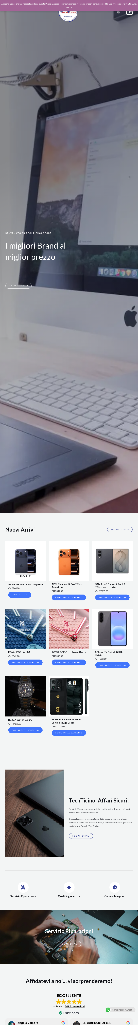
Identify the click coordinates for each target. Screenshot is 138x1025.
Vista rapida (25, 579)
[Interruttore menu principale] (8, 12)
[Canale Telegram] (114, 887)
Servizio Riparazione (23, 896)
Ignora (69, 7)
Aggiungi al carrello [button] (68, 597)
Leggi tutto (20, 595)
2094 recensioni (75, 1006)
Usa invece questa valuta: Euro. (123, 4)
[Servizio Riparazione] (23, 887)
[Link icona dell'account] (118, 12)
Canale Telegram (114, 896)
